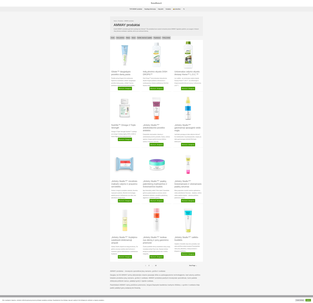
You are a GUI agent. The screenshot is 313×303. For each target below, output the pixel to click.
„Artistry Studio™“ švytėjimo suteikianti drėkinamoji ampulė (124, 240)
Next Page (193, 265)
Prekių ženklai (166, 37)
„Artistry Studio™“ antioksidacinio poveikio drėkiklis (154, 128)
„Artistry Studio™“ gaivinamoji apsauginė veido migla (187, 128)
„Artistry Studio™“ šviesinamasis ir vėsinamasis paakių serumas (187, 184)
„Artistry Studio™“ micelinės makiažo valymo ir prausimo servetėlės (124, 184)
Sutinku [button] (308, 300)
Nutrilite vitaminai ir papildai (144, 37)
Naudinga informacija (150, 9)
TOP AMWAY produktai (136, 9)
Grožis (112, 37)
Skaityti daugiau (125, 89)
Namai (133, 37)
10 (155, 265)
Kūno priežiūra (120, 37)
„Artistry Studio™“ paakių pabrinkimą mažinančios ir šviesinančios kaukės (155, 184)
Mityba (128, 37)
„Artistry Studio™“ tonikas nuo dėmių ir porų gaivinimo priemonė (156, 240)
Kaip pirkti (160, 9)
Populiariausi (157, 37)
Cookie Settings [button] (300, 300)
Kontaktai (168, 9)
